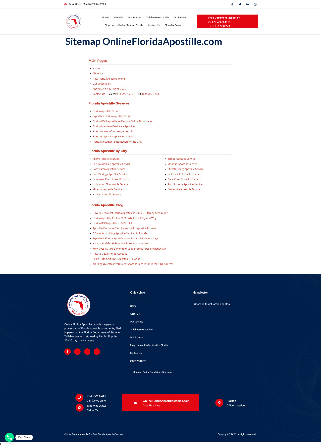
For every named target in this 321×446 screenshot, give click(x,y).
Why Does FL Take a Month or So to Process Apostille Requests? (129, 248)
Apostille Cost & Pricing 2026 (109, 88)
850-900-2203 (150, 93)
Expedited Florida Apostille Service (112, 116)
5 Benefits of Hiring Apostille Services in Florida (120, 233)
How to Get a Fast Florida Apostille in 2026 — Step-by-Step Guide (130, 212)
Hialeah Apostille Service (107, 194)
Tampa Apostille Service (181, 158)
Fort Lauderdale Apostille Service (111, 163)
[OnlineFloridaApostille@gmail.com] (135, 403)
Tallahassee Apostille (157, 17)
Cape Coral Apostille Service (184, 179)
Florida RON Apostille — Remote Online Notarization (123, 121)
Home (105, 17)
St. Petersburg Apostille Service (185, 169)
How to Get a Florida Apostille (110, 253)
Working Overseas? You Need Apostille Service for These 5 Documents (133, 263)
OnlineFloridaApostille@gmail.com (166, 401)
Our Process (180, 17)
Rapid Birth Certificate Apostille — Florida (116, 258)
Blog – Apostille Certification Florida (124, 25)
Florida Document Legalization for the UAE (117, 141)
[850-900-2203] (80, 408)
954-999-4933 (124, 93)
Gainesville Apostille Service (184, 189)
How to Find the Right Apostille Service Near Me (120, 243)
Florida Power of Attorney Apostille (113, 131)
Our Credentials (102, 83)
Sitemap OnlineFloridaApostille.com (152, 372)
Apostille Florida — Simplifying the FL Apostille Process (124, 228)
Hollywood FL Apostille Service (110, 184)
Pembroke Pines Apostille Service (112, 179)
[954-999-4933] (79, 398)
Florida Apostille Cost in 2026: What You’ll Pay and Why (124, 218)
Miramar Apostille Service (107, 189)
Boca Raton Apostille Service (109, 169)
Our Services (134, 17)
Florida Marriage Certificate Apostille (114, 126)
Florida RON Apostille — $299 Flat (112, 223)
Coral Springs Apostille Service (110, 174)
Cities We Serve (173, 25)
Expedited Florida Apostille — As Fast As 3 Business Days (125, 238)
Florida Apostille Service (106, 111)
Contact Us (154, 25)
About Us (118, 17)
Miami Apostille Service (106, 158)
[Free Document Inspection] (203, 21)
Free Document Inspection (224, 17)
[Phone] (9, 437)
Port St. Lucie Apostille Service (185, 184)
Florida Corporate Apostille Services (113, 136)
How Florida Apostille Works (109, 78)
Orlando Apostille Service (182, 163)
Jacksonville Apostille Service (184, 174)
